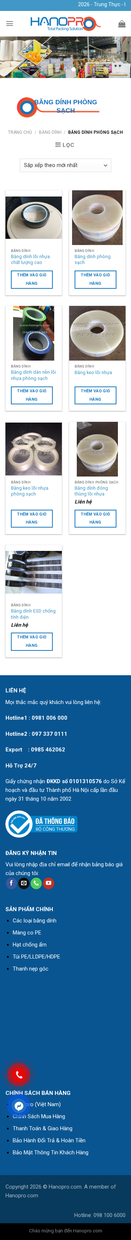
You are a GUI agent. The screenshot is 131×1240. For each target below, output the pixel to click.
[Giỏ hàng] (122, 24)
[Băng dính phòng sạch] (97, 217)
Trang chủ (20, 132)
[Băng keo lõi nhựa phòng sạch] (33, 449)
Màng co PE (27, 932)
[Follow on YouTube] (48, 883)
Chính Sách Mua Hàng (39, 1116)
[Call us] (36, 883)
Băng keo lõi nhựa (93, 372)
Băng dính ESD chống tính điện (33, 614)
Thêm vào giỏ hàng (31, 279)
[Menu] (9, 23)
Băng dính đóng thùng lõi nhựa (91, 491)
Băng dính (50, 132)
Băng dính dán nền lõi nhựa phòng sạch (33, 375)
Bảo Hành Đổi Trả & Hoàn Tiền (49, 1140)
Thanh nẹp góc (30, 968)
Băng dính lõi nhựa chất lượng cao (30, 259)
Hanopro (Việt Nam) (37, 1104)
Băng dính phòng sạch (93, 259)
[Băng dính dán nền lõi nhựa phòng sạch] (33, 333)
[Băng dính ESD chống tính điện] (33, 572)
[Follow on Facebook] (11, 883)
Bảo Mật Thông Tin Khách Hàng (50, 1152)
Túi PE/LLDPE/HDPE (36, 956)
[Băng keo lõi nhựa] (97, 333)
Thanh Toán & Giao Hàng (42, 1128)
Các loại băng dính (34, 920)
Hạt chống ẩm (30, 944)
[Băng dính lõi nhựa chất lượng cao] (33, 217)
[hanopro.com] (65, 23)
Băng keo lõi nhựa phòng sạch (29, 491)
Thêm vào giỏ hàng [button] (95, 518)
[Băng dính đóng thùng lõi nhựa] (97, 449)
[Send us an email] (23, 883)
